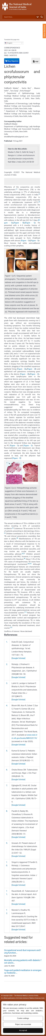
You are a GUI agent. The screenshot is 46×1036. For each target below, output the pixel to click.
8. (7, 811)
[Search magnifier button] (42, 17)
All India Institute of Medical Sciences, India (30, 998)
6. (7, 770)
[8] (24, 558)
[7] (24, 553)
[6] (22, 553)
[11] (25, 612)
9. (7, 843)
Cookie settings (23, 1018)
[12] (11, 627)
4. (7, 705)
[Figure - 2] (21, 369)
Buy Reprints (12, 61)
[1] (16, 189)
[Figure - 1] (19, 223)
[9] (28, 563)
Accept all (23, 1030)
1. (7, 642)
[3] (39, 202)
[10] (30, 563)
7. (7, 785)
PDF (36, 62)
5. (7, 751)
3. (7, 683)
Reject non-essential (23, 1024)
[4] (13, 528)
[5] (5, 533)
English (9, 43)
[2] (39, 194)
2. (7, 664)
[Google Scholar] (18, 658)
